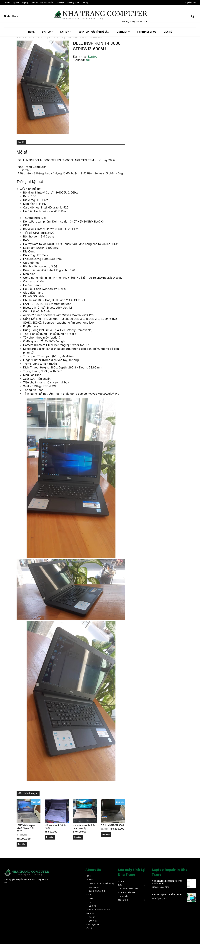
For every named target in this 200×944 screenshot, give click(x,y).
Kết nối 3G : (30, 296)
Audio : (27, 315)
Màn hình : (30, 203)
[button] (192, 16)
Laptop (62, 37)
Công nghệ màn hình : (37, 277)
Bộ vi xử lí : (30, 192)
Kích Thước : (31, 367)
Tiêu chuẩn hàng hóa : (37, 382)
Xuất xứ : (29, 386)
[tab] (21, 142)
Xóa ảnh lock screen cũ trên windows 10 (167, 882)
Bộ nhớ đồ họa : (33, 266)
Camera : (29, 345)
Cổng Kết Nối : (32, 318)
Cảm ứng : (30, 281)
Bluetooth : (30, 307)
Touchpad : (30, 356)
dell (87, 59)
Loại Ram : (30, 247)
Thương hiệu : (32, 217)
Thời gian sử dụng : (35, 333)
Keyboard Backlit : (35, 348)
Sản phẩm (29, 37)
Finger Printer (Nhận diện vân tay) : (46, 360)
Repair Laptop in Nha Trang (167, 894)
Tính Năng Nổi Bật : (36, 393)
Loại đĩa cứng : (33, 259)
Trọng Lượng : (32, 371)
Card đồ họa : (32, 207)
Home (19, 37)
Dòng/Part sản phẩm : (37, 221)
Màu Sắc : (29, 375)
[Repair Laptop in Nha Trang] (191, 897)
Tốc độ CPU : (31, 232)
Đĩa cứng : (30, 200)
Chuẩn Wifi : (31, 300)
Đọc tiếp (21, 844)
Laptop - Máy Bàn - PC (46, 37)
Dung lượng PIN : (34, 330)
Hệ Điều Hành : (33, 211)
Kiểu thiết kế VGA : (35, 270)
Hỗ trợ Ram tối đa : (35, 244)
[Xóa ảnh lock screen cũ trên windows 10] (191, 883)
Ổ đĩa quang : (32, 341)
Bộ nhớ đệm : (32, 236)
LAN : (26, 303)
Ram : (27, 196)
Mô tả (21, 142)
